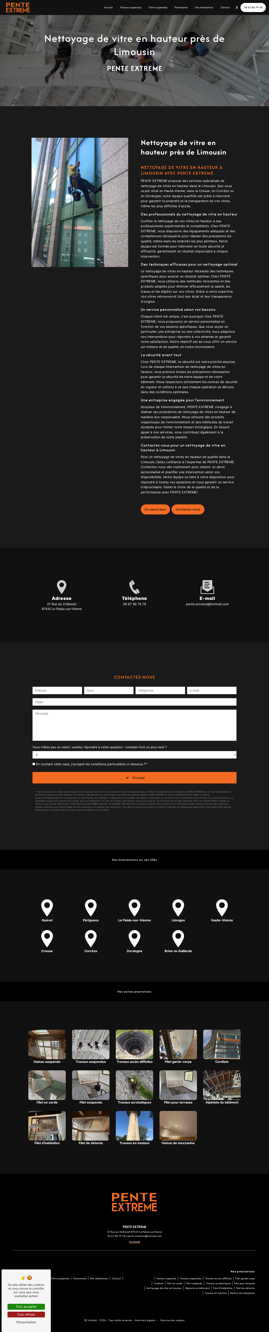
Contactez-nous (188, 509)
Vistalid (92, 1320)
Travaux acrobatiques (218, 1283)
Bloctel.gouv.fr (42, 810)
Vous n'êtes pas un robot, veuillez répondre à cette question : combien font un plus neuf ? (99, 747)
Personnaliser (26, 1322)
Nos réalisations (204, 7)
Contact (225, 7)
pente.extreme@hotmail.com (207, 604)
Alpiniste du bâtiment (197, 1288)
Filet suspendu (194, 1283)
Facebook (134, 1242)
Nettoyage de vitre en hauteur (164, 1288)
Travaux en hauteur (216, 1293)
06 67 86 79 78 (253, 7)
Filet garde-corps (245, 1278)
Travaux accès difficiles (218, 1278)
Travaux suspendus (131, 7)
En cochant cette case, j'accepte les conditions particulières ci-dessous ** (91, 764)
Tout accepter (26, 1307)
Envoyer (139, 778)
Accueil (108, 7)
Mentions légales (145, 1320)
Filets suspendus (158, 7)
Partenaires (181, 7)
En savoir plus (155, 509)
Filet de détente (245, 1288)
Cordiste (158, 1283)
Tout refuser (26, 1314)
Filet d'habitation (223, 1288)
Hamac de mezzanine (242, 1293)
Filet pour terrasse (244, 1283)
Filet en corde (175, 1283)
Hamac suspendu (166, 1278)
